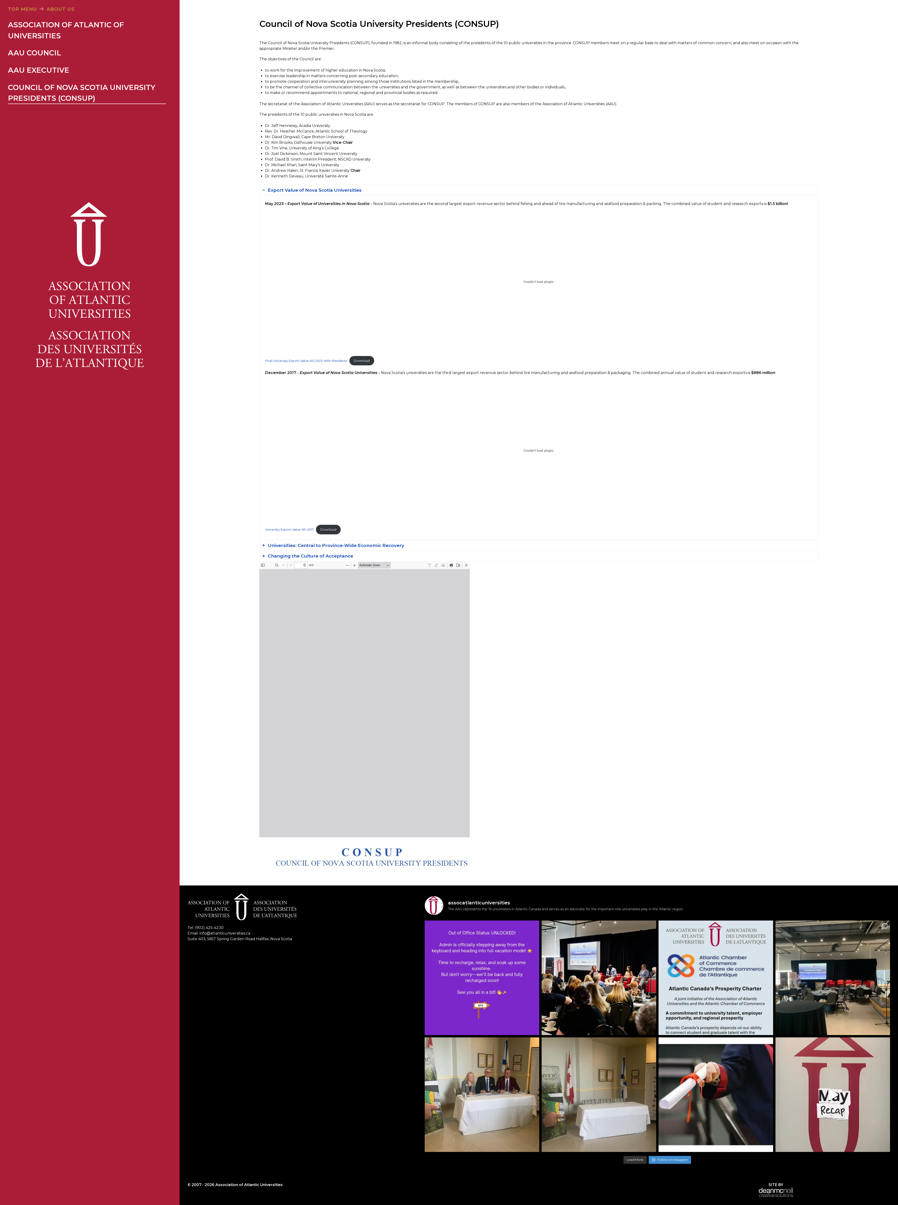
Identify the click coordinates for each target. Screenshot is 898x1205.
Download (362, 361)
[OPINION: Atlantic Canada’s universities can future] (716, 1094)
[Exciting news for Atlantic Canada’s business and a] (716, 978)
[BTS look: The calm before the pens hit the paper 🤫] (599, 1094)
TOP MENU (22, 9)
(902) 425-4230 (209, 927)
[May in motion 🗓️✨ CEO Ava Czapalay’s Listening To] (832, 1094)
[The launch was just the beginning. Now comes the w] (599, 978)
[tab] (538, 190)
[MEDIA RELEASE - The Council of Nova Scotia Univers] (482, 1094)
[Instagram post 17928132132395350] (482, 978)
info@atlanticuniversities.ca (224, 933)
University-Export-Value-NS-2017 (289, 529)
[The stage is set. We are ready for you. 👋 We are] (832, 978)
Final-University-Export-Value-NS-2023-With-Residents (306, 361)
